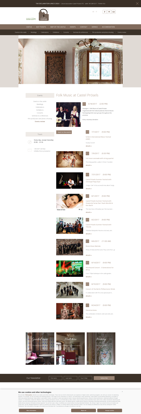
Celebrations (45, 32)
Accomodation (108, 27)
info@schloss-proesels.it (42, 151)
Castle (29, 27)
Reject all (83, 410)
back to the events (64, 132)
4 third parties (28, 395)
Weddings (34, 32)
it (96, 11)
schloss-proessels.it (66, 14)
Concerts (66, 32)
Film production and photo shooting (102, 32)
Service (95, 27)
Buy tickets (41, 27)
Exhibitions (56, 32)
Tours (40, 134)
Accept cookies (109, 410)
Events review (122, 32)
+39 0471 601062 (39, 149)
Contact (83, 27)
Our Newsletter (33, 378)
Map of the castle (58, 27)
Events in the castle (20, 32)
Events (73, 27)
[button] (122, 391)
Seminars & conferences (80, 32)
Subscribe (104, 378)
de (93, 11)
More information (31, 410)
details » (89, 146)
